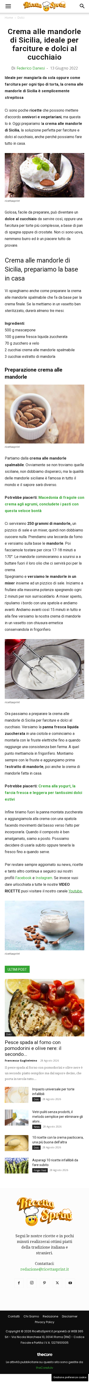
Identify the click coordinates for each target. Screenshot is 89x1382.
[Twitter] (57, 1283)
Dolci (21, 18)
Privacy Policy (44, 1322)
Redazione (50, 1316)
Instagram (44, 878)
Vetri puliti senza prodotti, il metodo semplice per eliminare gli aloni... (57, 1116)
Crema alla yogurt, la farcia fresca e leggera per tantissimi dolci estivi (43, 793)
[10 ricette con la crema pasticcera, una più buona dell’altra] (16, 1143)
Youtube (75, 891)
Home (9, 18)
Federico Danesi (31, 68)
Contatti (14, 1316)
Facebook (23, 878)
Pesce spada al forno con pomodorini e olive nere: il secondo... (33, 1048)
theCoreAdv (44, 1368)
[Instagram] (32, 1283)
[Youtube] (70, 1283)
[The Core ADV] (44, 1356)
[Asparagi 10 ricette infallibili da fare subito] (16, 1166)
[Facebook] (19, 1283)
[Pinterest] (44, 1283)
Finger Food (40, 1170)
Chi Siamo (31, 1316)
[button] (8, 6)
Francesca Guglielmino (21, 1060)
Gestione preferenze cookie (69, 1377)
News (37, 1126)
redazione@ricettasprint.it (44, 1269)
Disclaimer (69, 1316)
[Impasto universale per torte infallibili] (16, 1095)
